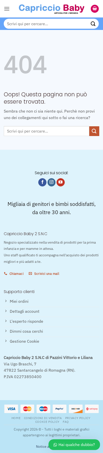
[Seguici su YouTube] (60, 182)
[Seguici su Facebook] (42, 182)
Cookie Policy (47, 422)
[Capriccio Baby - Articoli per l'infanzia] (51, 8)
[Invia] (93, 23)
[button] (7, 8)
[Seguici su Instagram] (52, 182)
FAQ (66, 422)
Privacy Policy (77, 418)
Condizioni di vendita (43, 418)
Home (16, 418)
